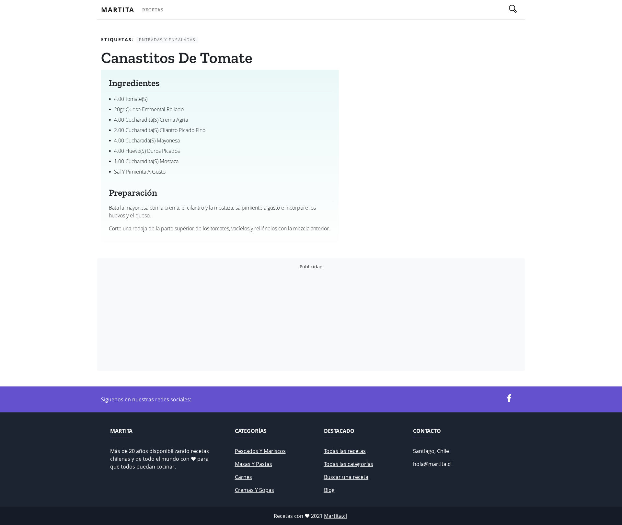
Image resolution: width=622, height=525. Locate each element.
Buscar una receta (346, 477)
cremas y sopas (254, 490)
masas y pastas (253, 464)
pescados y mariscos (260, 451)
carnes (243, 477)
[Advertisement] (295, 320)
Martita (117, 9)
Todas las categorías (348, 464)
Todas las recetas (345, 451)
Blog (329, 490)
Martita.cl (335, 515)
